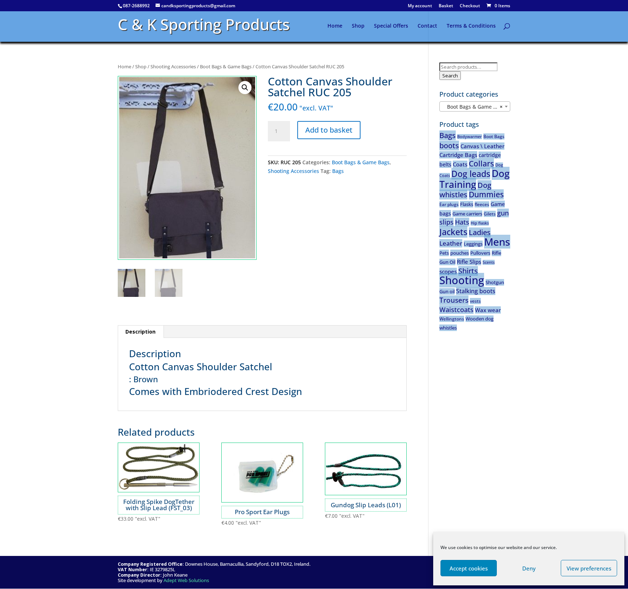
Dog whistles (465, 189)
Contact (427, 26)
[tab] (140, 332)
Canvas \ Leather (482, 146)
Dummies (486, 194)
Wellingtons (451, 319)
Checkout (470, 6)
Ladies (480, 232)
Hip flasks (480, 223)
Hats (462, 222)
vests (475, 301)
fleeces (482, 204)
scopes (448, 271)
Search (450, 75)
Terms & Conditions (471, 26)
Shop (358, 26)
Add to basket (329, 130)
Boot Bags (493, 136)
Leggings (473, 244)
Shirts (468, 271)
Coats (460, 164)
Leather (450, 243)
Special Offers (391, 26)
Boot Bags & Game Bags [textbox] (474, 106)
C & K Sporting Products (204, 24)
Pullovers (480, 253)
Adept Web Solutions (186, 580)
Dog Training (474, 179)
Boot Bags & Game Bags (225, 66)
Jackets (453, 232)
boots (449, 145)
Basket (446, 6)
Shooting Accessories (173, 66)
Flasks (466, 204)
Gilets (490, 214)
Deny (529, 568)
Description (140, 331)
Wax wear (488, 310)
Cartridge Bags (458, 154)
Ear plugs (449, 204)
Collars (481, 163)
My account (420, 6)
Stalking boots (475, 291)
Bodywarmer (469, 136)
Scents (489, 262)
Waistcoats (456, 309)
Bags (338, 171)
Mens (497, 242)
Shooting (461, 280)
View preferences (589, 568)
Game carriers (467, 213)
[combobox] (474, 106)
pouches (459, 253)
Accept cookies (469, 568)
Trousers (453, 300)
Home (334, 26)
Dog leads (470, 173)
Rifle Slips (469, 261)
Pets (444, 253)
